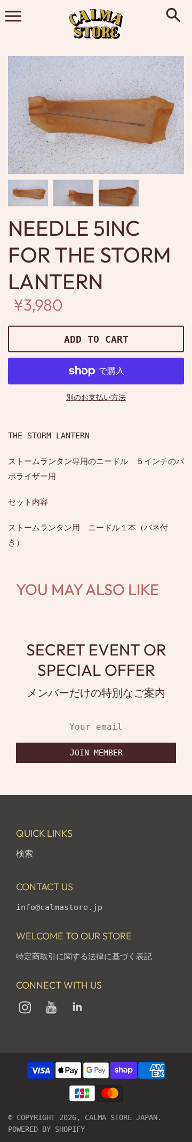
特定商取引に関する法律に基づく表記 (84, 956)
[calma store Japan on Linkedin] (77, 1014)
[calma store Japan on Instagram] (25, 1014)
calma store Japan (121, 1117)
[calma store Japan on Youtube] (51, 1014)
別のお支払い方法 (96, 397)
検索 (24, 853)
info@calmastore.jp (59, 907)
